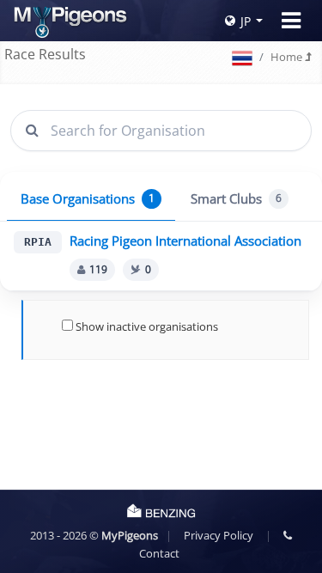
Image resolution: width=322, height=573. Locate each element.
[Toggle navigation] (291, 21)
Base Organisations (88, 199)
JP (245, 21)
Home (287, 56)
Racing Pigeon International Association (185, 241)
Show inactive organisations (145, 326)
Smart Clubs (236, 199)
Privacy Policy (218, 535)
